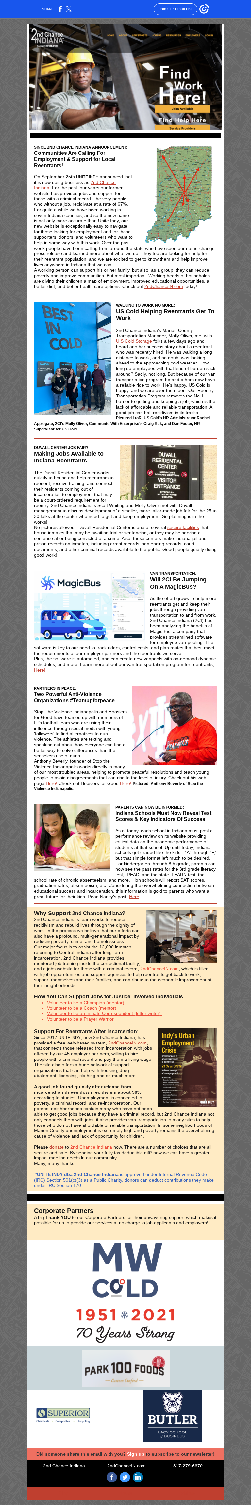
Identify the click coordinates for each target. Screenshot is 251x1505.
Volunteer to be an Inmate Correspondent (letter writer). (104, 1013)
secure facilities (183, 527)
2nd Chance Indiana (91, 1147)
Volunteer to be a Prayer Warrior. (81, 1019)
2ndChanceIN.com (163, 286)
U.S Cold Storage (134, 341)
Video (187, 1493)
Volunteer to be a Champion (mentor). (87, 1002)
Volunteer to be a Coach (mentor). (82, 1008)
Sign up (135, 1454)
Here (134, 896)
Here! (39, 669)
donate (56, 1147)
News (125, 1493)
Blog (63, 1493)
